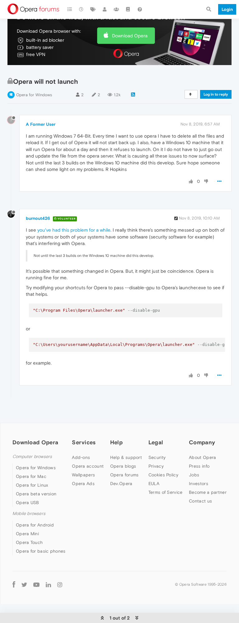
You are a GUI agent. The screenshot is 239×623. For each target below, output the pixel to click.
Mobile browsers (28, 513)
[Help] (140, 9)
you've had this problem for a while (73, 230)
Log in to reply (216, 94)
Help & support (126, 457)
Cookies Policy (163, 474)
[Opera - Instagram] (59, 584)
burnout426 (38, 218)
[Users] (105, 9)
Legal (155, 442)
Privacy (156, 466)
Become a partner (208, 492)
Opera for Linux (32, 485)
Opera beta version (36, 493)
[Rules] (128, 9)
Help (116, 442)
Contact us (200, 500)
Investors (198, 483)
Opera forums (124, 474)
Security (157, 457)
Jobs (194, 474)
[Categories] (70, 9)
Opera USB (27, 502)
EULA (153, 483)
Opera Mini (27, 533)
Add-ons (81, 457)
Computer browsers (32, 456)
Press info (199, 466)
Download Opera (130, 35)
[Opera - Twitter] (24, 584)
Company (202, 442)
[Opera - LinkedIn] (48, 584)
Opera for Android (35, 524)
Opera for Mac (31, 476)
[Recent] (81, 9)
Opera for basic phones (41, 551)
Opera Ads (83, 483)
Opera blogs (123, 466)
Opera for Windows (34, 94)
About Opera (202, 457)
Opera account (88, 466)
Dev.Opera (121, 483)
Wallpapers (83, 474)
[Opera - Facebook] (13, 584)
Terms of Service (165, 492)
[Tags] (93, 9)
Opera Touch (29, 542)
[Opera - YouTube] (36, 584)
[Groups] (116, 9)
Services (84, 442)
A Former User (40, 124)
